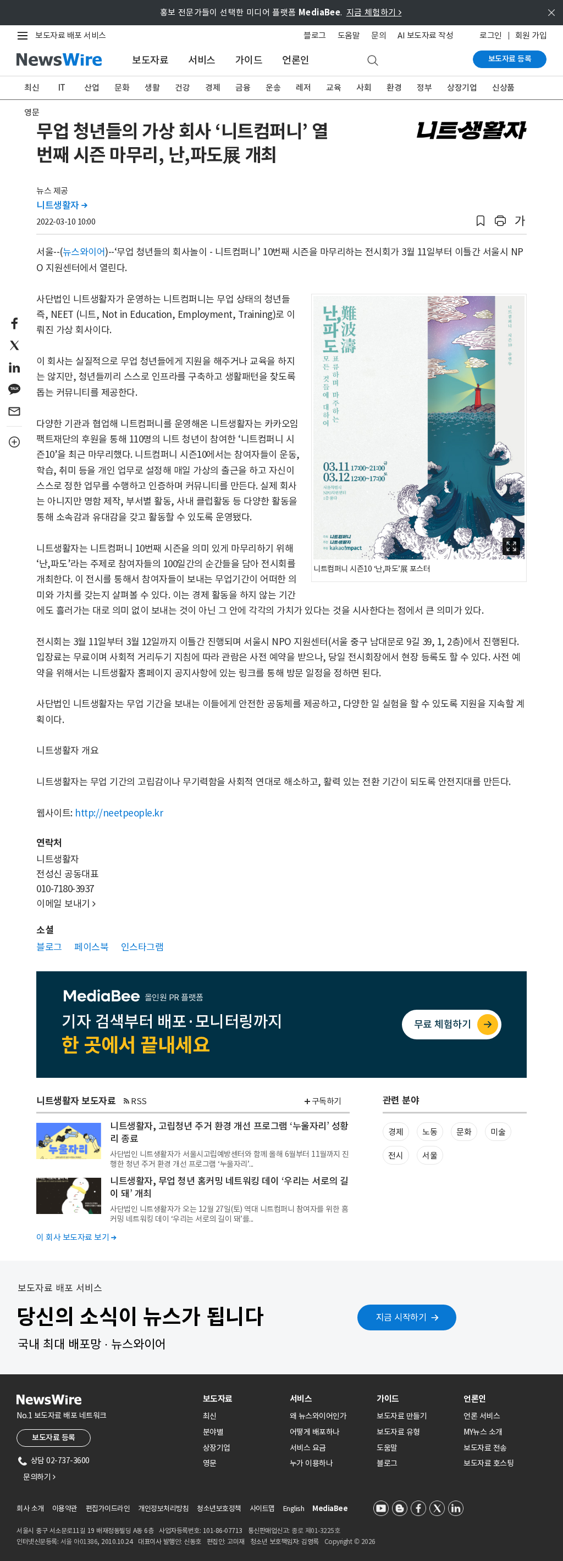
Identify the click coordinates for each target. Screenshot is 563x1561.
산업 (91, 87)
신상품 (503, 87)
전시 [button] (395, 1155)
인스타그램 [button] (142, 947)
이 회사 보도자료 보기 (76, 1237)
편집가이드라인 (108, 1508)
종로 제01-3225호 (315, 1530)
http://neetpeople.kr (119, 813)
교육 (333, 87)
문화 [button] (463, 1132)
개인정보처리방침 (163, 1508)
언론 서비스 (481, 1416)
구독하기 (326, 1101)
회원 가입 (531, 35)
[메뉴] (24, 35)
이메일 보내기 (66, 904)
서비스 (202, 60)
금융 (242, 87)
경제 (212, 87)
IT (61, 87)
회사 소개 (30, 1508)
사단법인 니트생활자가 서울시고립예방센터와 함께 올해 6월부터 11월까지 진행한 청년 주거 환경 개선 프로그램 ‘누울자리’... (229, 1159)
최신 (31, 87)
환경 (394, 87)
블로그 (314, 35)
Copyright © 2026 (350, 1541)
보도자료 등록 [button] (53, 1437)
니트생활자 (61, 205)
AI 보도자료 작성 (425, 35)
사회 (363, 87)
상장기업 (462, 87)
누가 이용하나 (311, 1463)
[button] (480, 221)
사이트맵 (262, 1508)
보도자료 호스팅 (488, 1463)
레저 (303, 87)
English (294, 1508)
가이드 (249, 60)
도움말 (349, 35)
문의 (378, 35)
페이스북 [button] (91, 947)
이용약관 (65, 1508)
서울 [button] (429, 1155)
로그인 (490, 35)
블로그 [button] (49, 947)
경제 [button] (395, 1132)
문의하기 (39, 1477)
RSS (139, 1101)
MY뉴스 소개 (483, 1432)
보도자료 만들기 (402, 1416)
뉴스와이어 (84, 252)
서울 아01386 (79, 1541)
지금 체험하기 (374, 12)
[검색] (373, 61)
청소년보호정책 (219, 1508)
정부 (424, 87)
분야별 (213, 1432)
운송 (273, 87)
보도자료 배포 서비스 (70, 35)
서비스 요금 (308, 1448)
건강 (182, 87)
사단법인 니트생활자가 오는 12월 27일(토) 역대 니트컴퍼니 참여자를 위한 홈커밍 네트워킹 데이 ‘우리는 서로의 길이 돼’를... (229, 1214)
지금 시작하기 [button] (401, 1317)
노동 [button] (429, 1132)
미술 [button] (497, 1132)
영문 (31, 112)
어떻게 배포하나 (315, 1432)
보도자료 (150, 60)
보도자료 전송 (485, 1448)
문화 (121, 87)
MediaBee (329, 1508)
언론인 (296, 60)
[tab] (241, 1399)
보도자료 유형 (398, 1432)
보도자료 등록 (510, 59)
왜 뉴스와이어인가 (318, 1416)
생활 (152, 87)
